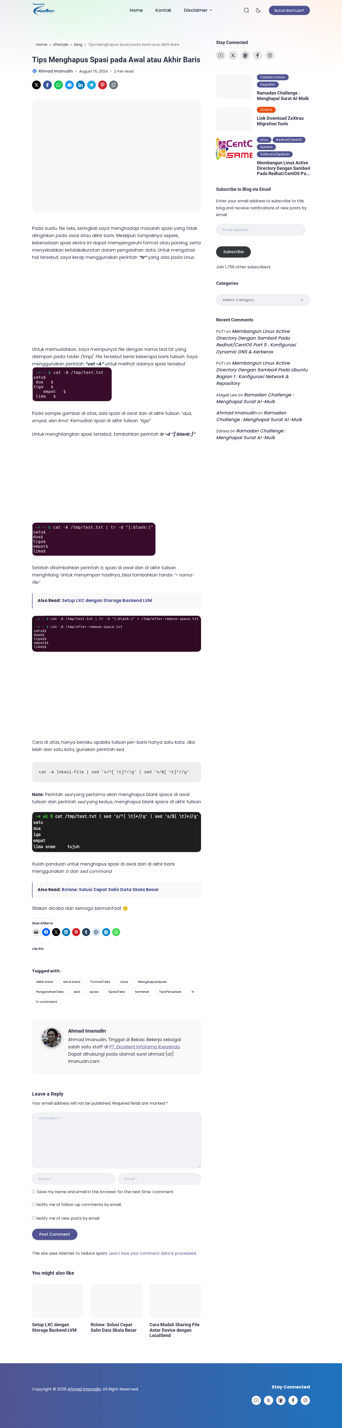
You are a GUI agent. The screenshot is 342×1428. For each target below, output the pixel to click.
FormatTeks (100, 981)
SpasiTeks (116, 991)
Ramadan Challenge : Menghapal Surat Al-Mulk (283, 95)
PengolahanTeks (50, 991)
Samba (266, 147)
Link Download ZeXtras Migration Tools (280, 121)
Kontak (163, 10)
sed (77, 991)
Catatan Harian (272, 77)
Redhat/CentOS (289, 139)
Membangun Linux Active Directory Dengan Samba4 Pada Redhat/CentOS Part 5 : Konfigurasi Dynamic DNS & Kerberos (283, 168)
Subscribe (233, 252)
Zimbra (266, 109)
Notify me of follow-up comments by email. (79, 1204)
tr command (46, 1001)
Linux (124, 981)
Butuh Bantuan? (289, 10)
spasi (94, 991)
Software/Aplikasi (274, 154)
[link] (36, 85)
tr (193, 991)
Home (136, 10)
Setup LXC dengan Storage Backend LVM (107, 600)
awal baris (71, 981)
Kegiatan (267, 84)
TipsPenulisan (170, 991)
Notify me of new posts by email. (68, 1218)
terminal (142, 991)
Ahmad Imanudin (87, 1031)
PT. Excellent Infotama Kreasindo (144, 1047)
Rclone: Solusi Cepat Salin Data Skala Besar (110, 890)
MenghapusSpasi (152, 981)
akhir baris (44, 981)
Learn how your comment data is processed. (153, 1253)
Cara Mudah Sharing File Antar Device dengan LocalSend (174, 1330)
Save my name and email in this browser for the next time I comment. (105, 1192)
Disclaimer (196, 10)
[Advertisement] (69, 302)
